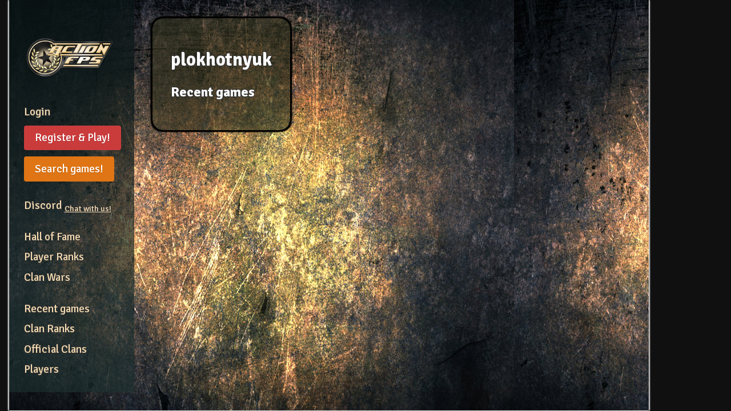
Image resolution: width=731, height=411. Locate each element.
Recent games (57, 309)
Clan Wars (47, 277)
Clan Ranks (49, 329)
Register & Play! (72, 137)
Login (37, 112)
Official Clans (55, 349)
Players (41, 369)
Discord (67, 205)
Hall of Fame (52, 237)
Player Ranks (54, 257)
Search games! (69, 169)
